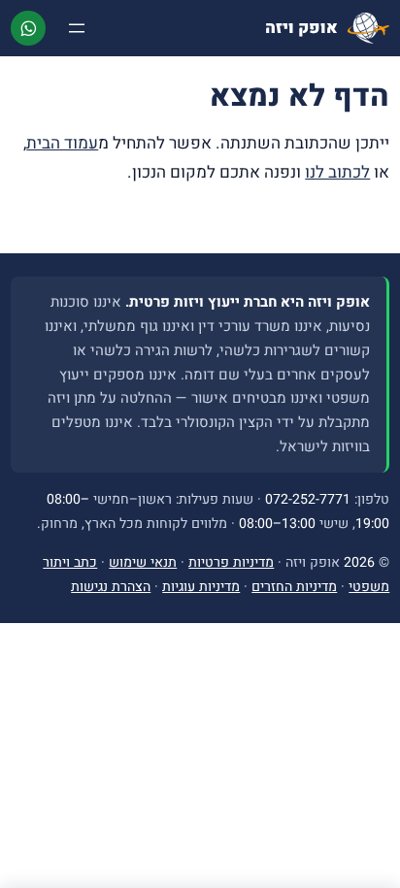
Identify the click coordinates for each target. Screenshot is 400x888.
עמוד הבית (62, 143)
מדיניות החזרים (294, 586)
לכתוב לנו (337, 172)
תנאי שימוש (143, 562)
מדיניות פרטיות (231, 562)
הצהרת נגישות (110, 586)
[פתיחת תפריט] (76, 28)
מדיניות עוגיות (201, 586)
